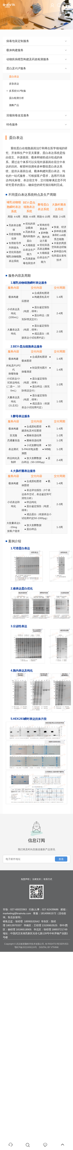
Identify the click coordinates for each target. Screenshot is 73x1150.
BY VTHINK (53, 947)
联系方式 (48, 879)
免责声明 (25, 879)
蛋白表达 (14, 76)
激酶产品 (14, 105)
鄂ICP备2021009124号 (26, 947)
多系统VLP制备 (17, 90)
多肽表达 (14, 83)
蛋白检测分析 (16, 98)
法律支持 (36, 879)
